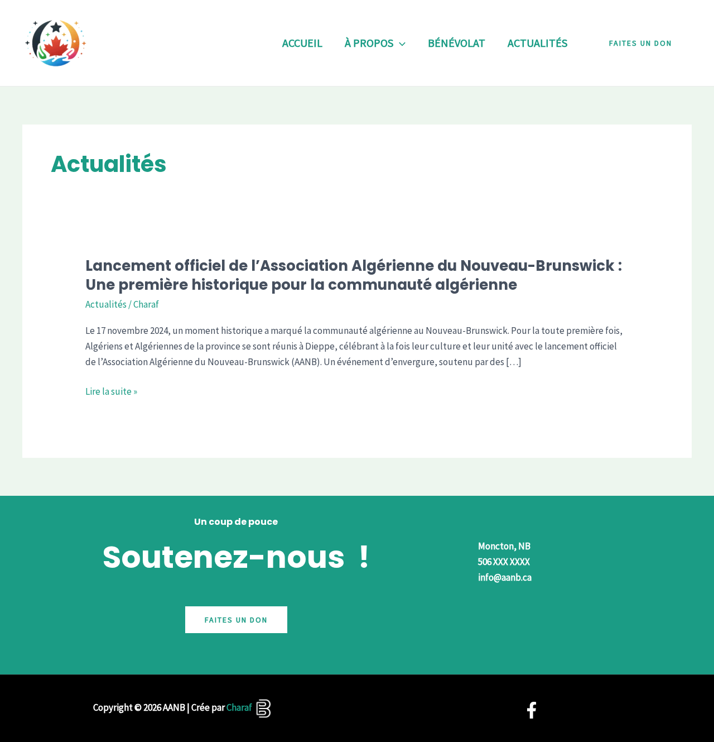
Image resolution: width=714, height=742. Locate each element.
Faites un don (236, 620)
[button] (399, 43)
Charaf (239, 707)
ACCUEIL (302, 43)
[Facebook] (531, 710)
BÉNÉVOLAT (456, 43)
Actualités (106, 304)
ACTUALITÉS (537, 43)
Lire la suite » (111, 391)
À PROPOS (369, 43)
